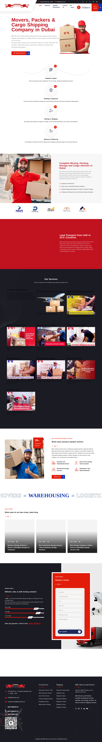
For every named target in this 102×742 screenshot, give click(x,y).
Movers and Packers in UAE (16, 325)
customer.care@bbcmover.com (16, 702)
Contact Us (65, 6)
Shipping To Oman (61, 704)
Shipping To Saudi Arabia (62, 690)
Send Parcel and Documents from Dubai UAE (80, 292)
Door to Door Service (14, 390)
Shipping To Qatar (60, 696)
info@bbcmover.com (60, 2)
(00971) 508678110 (35, 623)
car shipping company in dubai (17, 289)
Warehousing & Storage (75, 358)
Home (40, 6)
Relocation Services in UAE (46, 325)
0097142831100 (11, 714)
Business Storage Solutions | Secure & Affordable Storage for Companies (18, 547)
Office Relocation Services (46, 358)
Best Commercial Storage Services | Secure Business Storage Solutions (50, 547)
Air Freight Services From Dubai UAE (49, 291)
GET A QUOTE (69, 632)
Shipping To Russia (61, 702)
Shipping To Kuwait (61, 707)
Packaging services (13, 358)
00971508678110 (11, 707)
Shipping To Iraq (60, 693)
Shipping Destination (56, 6)
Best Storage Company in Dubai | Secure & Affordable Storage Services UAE (81, 547)
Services (47, 6)
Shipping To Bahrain (61, 699)
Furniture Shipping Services (76, 325)
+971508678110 (86, 8)
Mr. (17, 542)
